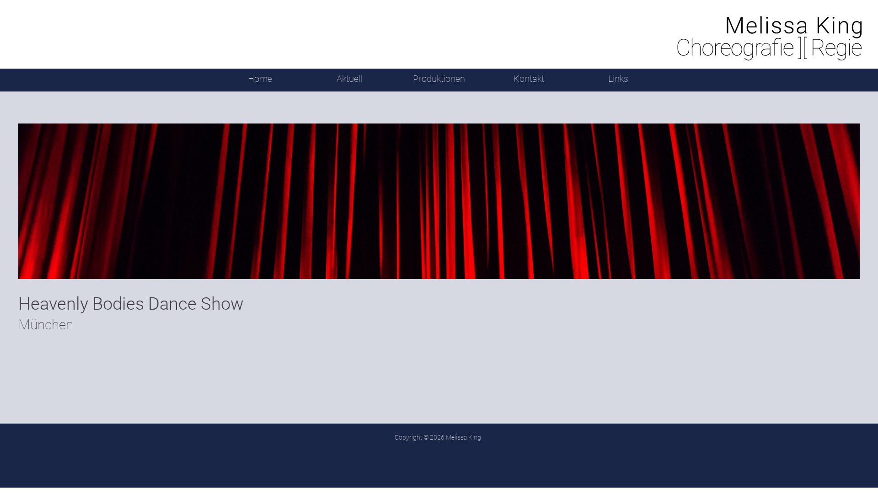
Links (618, 78)
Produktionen (439, 78)
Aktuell (349, 78)
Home (260, 78)
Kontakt (529, 78)
